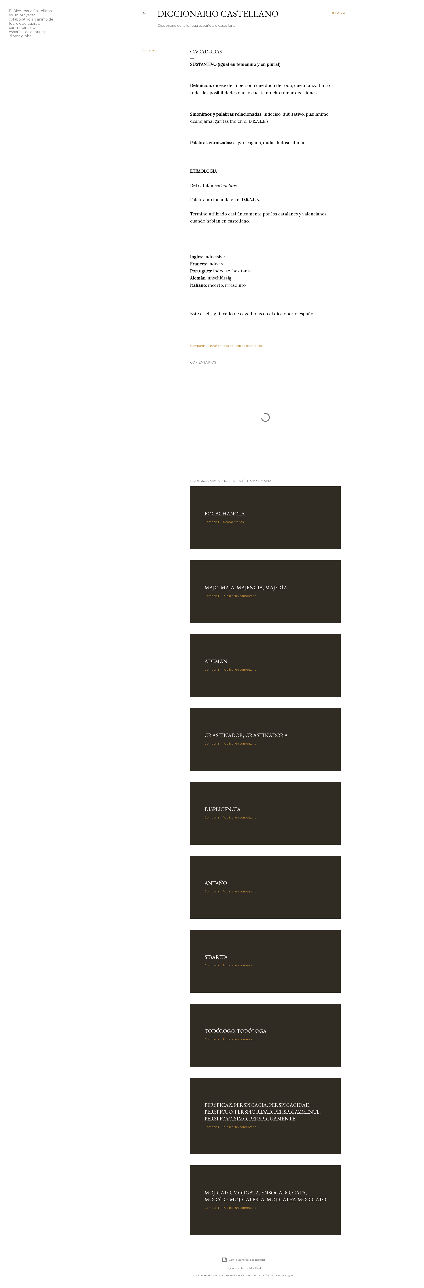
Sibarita (216, 957)
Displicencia (222, 809)
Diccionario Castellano (217, 13)
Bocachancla (224, 513)
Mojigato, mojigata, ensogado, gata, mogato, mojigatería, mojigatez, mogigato (265, 1196)
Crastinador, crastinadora (246, 735)
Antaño (215, 883)
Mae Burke (256, 1268)
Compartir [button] (150, 50)
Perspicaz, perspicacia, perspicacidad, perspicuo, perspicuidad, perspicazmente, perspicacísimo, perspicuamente (262, 1111)
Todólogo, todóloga (235, 1031)
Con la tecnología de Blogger (247, 1259)
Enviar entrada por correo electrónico (235, 345)
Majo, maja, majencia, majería (245, 587)
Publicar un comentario (239, 596)
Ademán (215, 661)
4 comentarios (233, 522)
